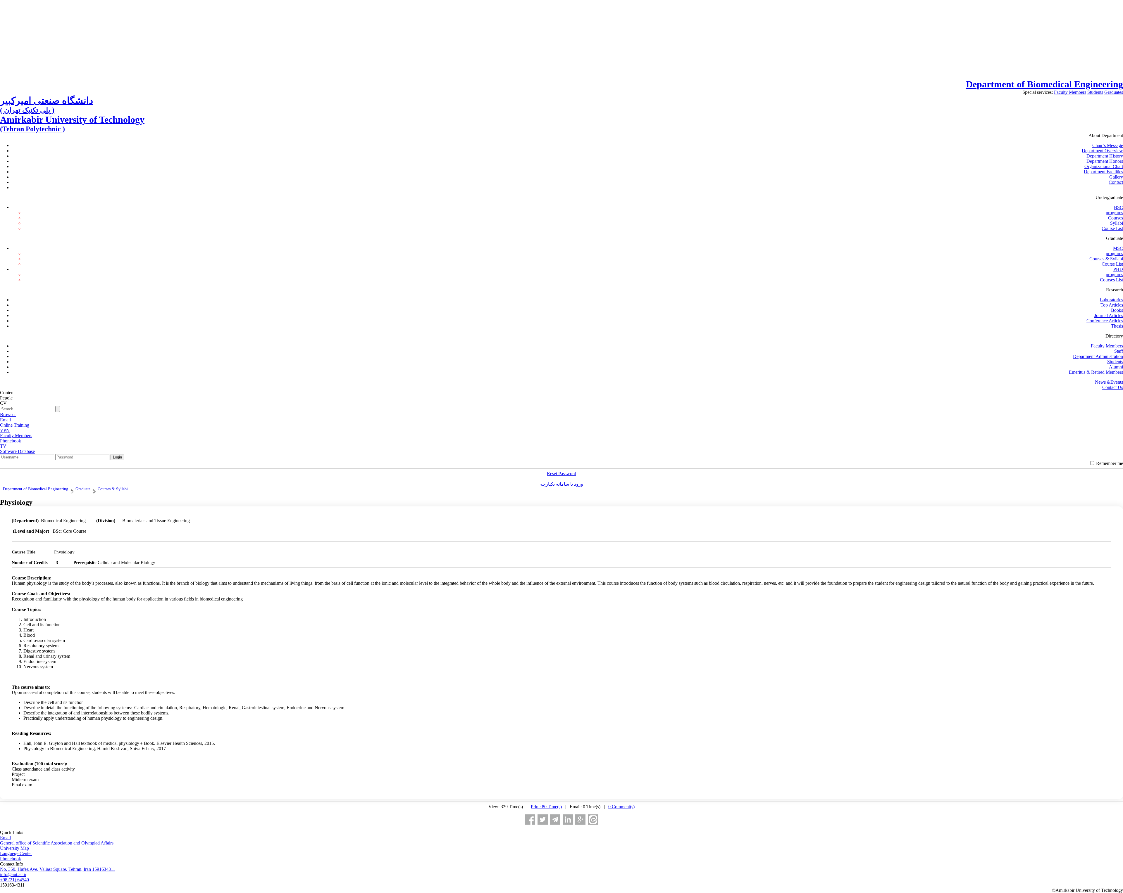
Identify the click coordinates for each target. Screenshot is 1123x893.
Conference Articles (1104, 320)
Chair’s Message (1107, 145)
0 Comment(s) (621, 806)
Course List (1112, 228)
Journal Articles (1108, 315)
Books (1117, 310)
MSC (1118, 248)
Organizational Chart (1103, 166)
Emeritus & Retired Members (1096, 372)
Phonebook (10, 858)
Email (5, 837)
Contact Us (1112, 387)
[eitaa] (593, 819)
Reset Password (561, 473)
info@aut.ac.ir (13, 874)
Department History (1104, 155)
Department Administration (1098, 356)
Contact (1116, 182)
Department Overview (1102, 150)
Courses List (1111, 279)
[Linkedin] (568, 819)
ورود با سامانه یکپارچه (561, 484)
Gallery (1116, 176)
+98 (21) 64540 (14, 879)
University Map (14, 848)
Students (1095, 92)
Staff (1118, 351)
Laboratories (1111, 299)
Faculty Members (1070, 92)
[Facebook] (530, 819)
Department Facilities (1103, 171)
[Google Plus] (580, 819)
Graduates (1113, 92)
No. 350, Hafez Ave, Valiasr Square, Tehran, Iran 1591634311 (57, 869)
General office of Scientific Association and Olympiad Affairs (56, 842)
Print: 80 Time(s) (546, 806)
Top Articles (1111, 304)
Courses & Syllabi (1106, 258)
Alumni (1116, 366)
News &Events (1109, 382)
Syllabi (1116, 223)
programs (1114, 212)
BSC (1118, 207)
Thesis (1117, 325)
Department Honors (1104, 161)
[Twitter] (543, 819)
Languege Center (16, 853)
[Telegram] (555, 819)
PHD (1118, 269)
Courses (1115, 217)
